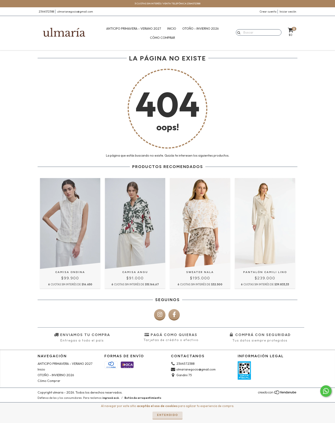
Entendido (167, 415)
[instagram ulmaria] (159, 315)
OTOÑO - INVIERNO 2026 (200, 28)
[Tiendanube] (277, 393)
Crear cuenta (268, 11)
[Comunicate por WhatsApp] (326, 391)
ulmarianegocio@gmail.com (75, 11)
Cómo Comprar (162, 38)
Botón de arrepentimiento (142, 397)
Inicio (171, 28)
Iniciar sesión (288, 11)
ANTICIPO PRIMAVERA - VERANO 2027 (133, 28)
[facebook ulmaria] (174, 315)
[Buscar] (238, 32)
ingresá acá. (111, 397)
